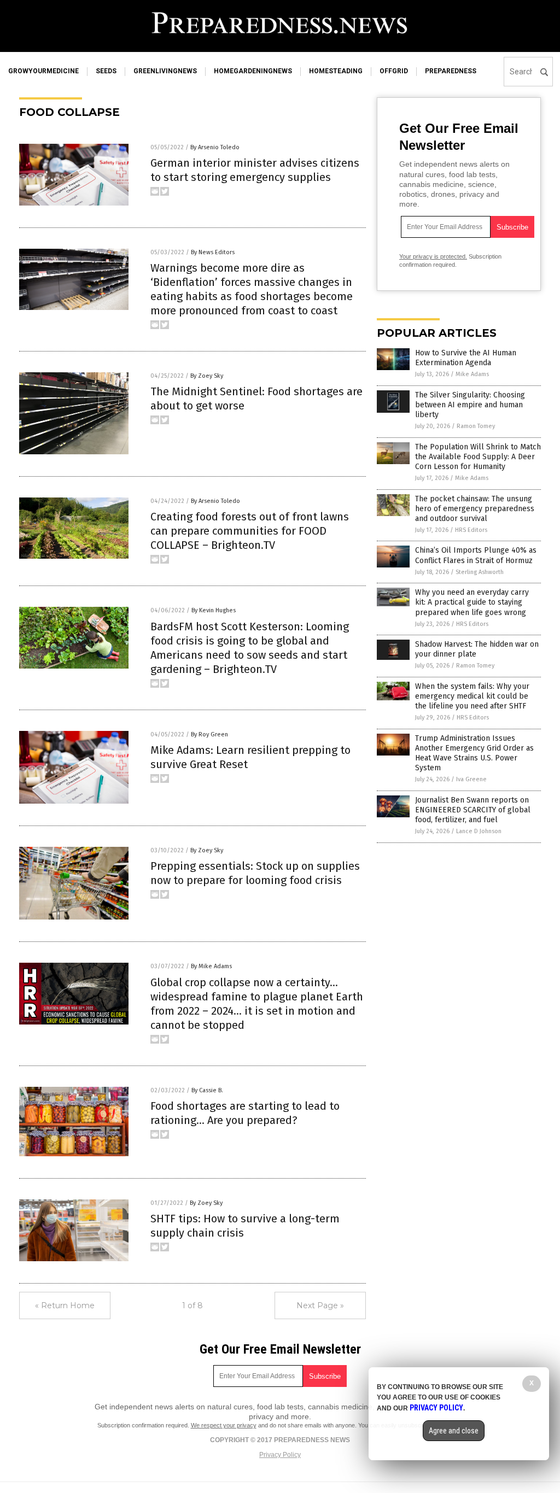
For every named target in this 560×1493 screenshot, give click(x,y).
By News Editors (213, 252)
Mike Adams (472, 374)
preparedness (450, 71)
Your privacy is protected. (433, 256)
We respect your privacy (223, 1425)
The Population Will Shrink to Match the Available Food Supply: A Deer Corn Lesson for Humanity (478, 456)
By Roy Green (209, 734)
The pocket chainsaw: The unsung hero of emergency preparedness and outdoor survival (474, 508)
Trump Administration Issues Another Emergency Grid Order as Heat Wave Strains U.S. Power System (474, 753)
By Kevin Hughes (213, 610)
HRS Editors (471, 530)
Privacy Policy (280, 1455)
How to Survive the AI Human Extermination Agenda (465, 357)
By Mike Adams (211, 966)
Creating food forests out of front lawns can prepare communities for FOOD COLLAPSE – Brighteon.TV (249, 531)
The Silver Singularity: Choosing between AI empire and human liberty (470, 404)
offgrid (394, 71)
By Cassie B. (207, 1090)
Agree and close (454, 1430)
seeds (106, 71)
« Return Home (65, 1305)
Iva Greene (471, 779)
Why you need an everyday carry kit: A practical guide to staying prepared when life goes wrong (472, 602)
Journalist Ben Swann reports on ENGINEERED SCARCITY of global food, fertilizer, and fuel (472, 809)
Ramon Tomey (476, 426)
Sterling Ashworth (480, 572)
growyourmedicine (43, 71)
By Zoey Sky (206, 375)
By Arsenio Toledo (215, 147)
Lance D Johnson (478, 831)
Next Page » (320, 1305)
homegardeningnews (253, 71)
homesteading (336, 71)
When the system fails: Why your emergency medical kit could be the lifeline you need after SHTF (472, 696)
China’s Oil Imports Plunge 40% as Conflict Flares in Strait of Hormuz (475, 555)
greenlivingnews (165, 71)
